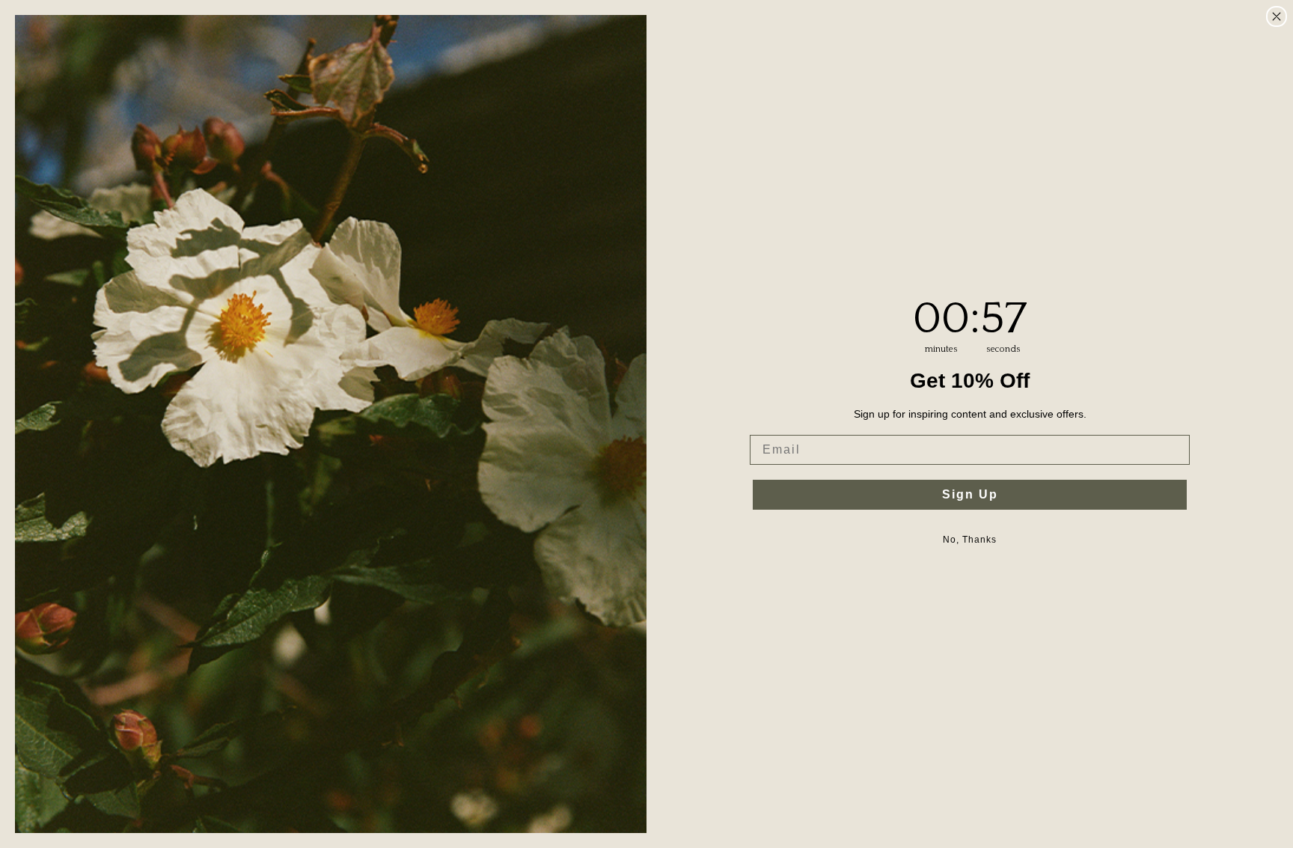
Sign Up (970, 494)
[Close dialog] (1277, 16)
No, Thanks (970, 539)
